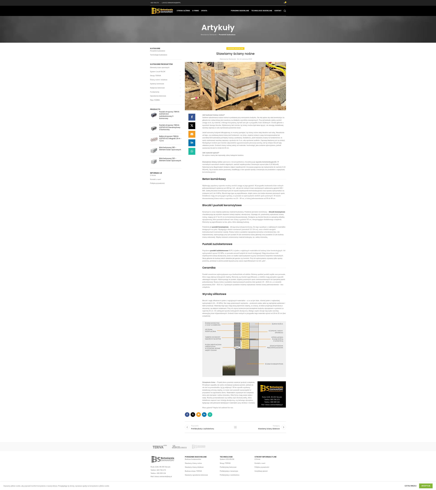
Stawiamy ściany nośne (193, 463)
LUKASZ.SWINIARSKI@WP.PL (171, 3)
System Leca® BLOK (157, 71)
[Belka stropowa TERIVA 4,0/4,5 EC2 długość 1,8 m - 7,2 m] (154, 139)
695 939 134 (275, 402)
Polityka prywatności (157, 183)
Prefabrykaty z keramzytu (229, 471)
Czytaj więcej (411, 486)
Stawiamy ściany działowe (194, 467)
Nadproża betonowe (157, 88)
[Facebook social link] (191, 117)
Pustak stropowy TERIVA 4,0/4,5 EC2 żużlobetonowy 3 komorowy (169, 115)
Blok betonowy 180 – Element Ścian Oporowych (170, 148)
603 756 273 (275, 399)
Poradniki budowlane (227, 34)
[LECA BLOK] (179, 446)
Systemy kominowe (157, 84)
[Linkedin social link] (191, 142)
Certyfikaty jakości (261, 471)
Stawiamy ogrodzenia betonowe (196, 475)
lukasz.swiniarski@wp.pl (274, 405)
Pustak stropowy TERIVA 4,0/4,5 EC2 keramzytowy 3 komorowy (169, 127)
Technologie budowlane (158, 55)
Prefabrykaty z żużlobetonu (229, 475)
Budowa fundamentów (193, 459)
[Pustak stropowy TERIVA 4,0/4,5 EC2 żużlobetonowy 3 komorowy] (154, 116)
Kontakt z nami (155, 179)
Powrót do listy (235, 427)
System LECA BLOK (227, 459)
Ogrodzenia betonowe (158, 96)
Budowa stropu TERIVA (193, 471)
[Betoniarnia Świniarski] (198, 446)
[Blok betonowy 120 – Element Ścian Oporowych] (154, 161)
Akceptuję (425, 486)
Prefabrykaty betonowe (228, 467)
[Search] (285, 11)
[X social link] (191, 125)
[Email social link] (191, 134)
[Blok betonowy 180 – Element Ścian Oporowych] (154, 150)
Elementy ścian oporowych (159, 67)
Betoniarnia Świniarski (209, 34)
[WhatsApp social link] (191, 151)
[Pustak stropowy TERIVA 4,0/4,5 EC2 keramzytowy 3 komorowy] (154, 128)
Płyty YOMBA (155, 100)
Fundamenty (154, 92)
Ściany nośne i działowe (158, 80)
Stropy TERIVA (155, 75)
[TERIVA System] (159, 446)
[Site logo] (162, 11)
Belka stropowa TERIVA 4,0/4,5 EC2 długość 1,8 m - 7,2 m (170, 138)
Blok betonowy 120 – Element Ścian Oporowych (170, 159)
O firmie (153, 175)
